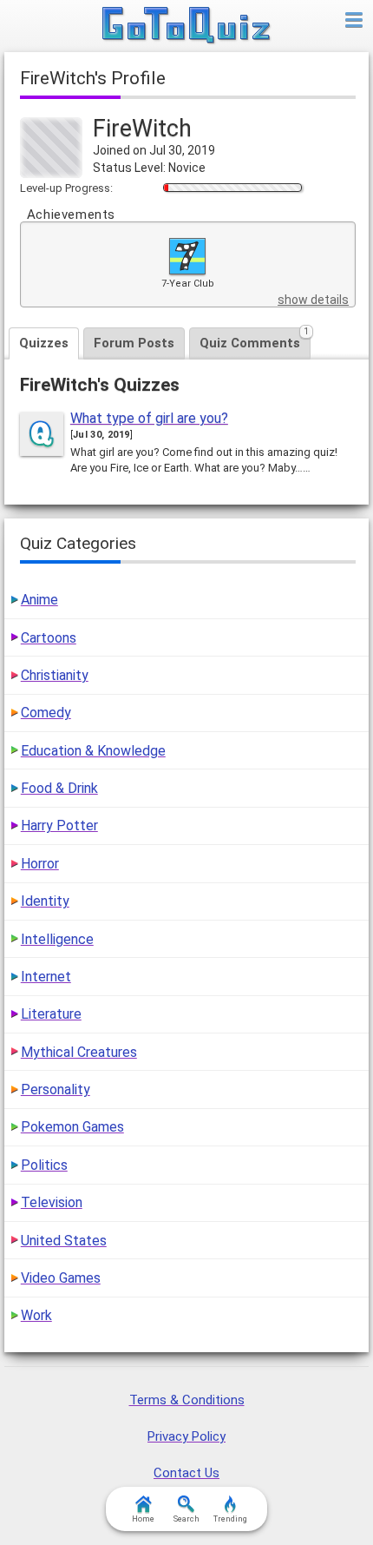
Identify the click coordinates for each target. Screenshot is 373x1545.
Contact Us (186, 1473)
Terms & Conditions (187, 1400)
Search (186, 1519)
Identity (45, 901)
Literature (51, 1014)
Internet (46, 976)
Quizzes (44, 343)
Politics (44, 1165)
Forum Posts (134, 343)
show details (313, 300)
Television (51, 1202)
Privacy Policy (186, 1436)
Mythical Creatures (79, 1052)
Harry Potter (59, 825)
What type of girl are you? (149, 418)
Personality (55, 1089)
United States (64, 1240)
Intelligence (57, 939)
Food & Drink (59, 788)
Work (36, 1315)
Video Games (61, 1278)
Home (143, 1519)
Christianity (54, 675)
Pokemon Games (72, 1127)
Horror (40, 863)
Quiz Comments (254, 339)
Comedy (46, 712)
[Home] (187, 26)
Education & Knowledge (93, 751)
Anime (39, 599)
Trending (230, 1519)
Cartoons (48, 638)
